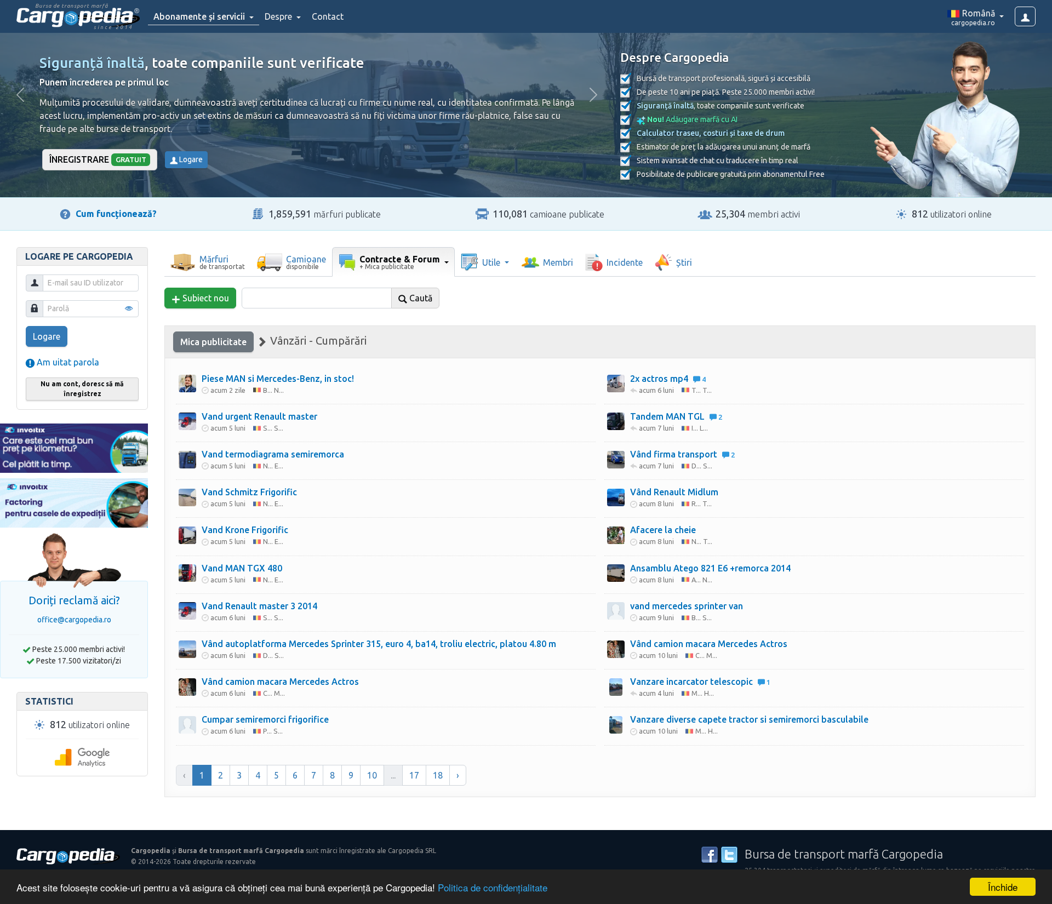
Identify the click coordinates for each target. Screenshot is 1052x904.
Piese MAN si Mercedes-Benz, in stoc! (278, 379)
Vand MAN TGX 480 (242, 568)
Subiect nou (204, 298)
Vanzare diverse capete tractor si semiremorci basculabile (749, 719)
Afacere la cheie (663, 530)
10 (372, 775)
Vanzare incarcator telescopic (700, 681)
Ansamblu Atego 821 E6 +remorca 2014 (710, 568)
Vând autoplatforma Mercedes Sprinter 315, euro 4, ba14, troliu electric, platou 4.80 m (379, 644)
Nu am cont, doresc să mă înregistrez (82, 388)
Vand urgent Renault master (259, 416)
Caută (419, 298)
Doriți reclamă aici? (74, 600)
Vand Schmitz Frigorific (249, 492)
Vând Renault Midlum (674, 492)
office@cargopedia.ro (74, 619)
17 (414, 775)
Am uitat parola (67, 362)
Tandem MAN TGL (676, 416)
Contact (328, 16)
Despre (279, 16)
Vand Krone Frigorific (245, 530)
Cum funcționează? (116, 214)
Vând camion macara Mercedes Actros (280, 681)
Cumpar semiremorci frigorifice (265, 719)
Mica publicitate (213, 342)
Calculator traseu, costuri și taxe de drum (711, 133)
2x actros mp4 (668, 379)
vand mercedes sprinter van (686, 606)
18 (438, 775)
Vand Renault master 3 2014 (259, 606)
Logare (190, 159)
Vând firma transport (682, 454)
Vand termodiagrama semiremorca (273, 454)
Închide (1002, 887)
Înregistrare (97, 159)
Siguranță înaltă (92, 63)
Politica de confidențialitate (492, 887)
